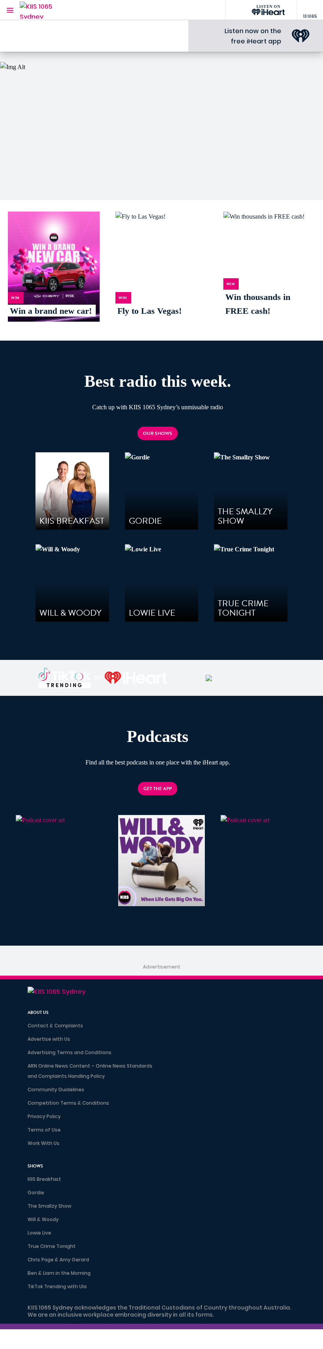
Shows (35, 1166)
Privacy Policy (44, 1116)
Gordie (36, 1192)
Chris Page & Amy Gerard (58, 1259)
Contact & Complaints (55, 1025)
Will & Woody (43, 1219)
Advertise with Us (49, 1039)
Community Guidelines (56, 1089)
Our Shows (157, 433)
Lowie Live (39, 1232)
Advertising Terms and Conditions (69, 1052)
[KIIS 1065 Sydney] (43, 10)
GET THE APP (157, 788)
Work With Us (43, 1143)
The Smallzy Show (49, 1206)
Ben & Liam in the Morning (59, 1273)
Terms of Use (44, 1129)
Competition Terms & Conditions (68, 1103)
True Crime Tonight (52, 1246)
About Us (38, 1012)
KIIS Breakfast (44, 1179)
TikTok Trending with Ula (57, 1286)
